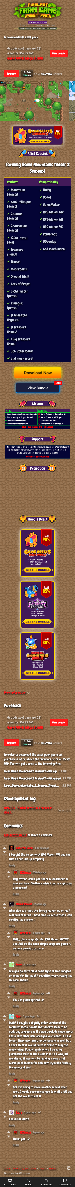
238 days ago (39, 872)
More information (15, 692)
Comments (65, 1184)
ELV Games (25, 872)
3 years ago (30, 964)
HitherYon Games (24, 848)
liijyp (18, 1016)
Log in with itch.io (15, 835)
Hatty (19, 1112)
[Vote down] (4, 852)
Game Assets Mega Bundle (25, 58)
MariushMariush (24, 904)
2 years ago (40, 904)
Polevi (19, 964)
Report (42, 1168)
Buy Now (11, 73)
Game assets (10, 1172)
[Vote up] (4, 848)
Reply (12, 865)
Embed (52, 1168)
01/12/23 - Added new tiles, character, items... (28, 810)
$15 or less (24, 1172)
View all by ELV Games (24, 1168)
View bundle (58, 53)
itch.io (7, 1168)
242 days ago (42, 848)
